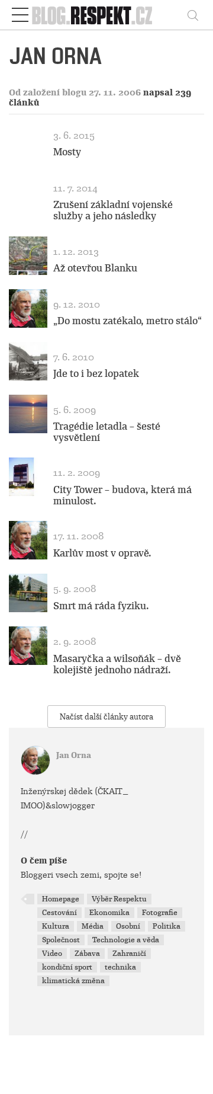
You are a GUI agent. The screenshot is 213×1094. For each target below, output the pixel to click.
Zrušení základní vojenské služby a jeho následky (113, 210)
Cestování (59, 912)
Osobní (128, 926)
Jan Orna (73, 755)
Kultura (55, 926)
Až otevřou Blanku (95, 268)
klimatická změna (73, 981)
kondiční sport (67, 967)
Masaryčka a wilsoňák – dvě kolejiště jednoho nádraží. (117, 664)
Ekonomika (109, 912)
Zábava (87, 953)
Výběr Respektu (119, 899)
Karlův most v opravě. (102, 553)
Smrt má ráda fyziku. (101, 606)
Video (52, 953)
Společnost (61, 940)
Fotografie (160, 912)
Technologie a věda (125, 940)
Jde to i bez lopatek (96, 373)
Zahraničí (129, 953)
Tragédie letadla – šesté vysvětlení (106, 432)
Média (93, 926)
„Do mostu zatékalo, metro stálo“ (127, 321)
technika (120, 967)
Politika (166, 926)
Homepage (60, 899)
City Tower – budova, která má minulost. (122, 495)
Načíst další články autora (106, 717)
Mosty (67, 152)
